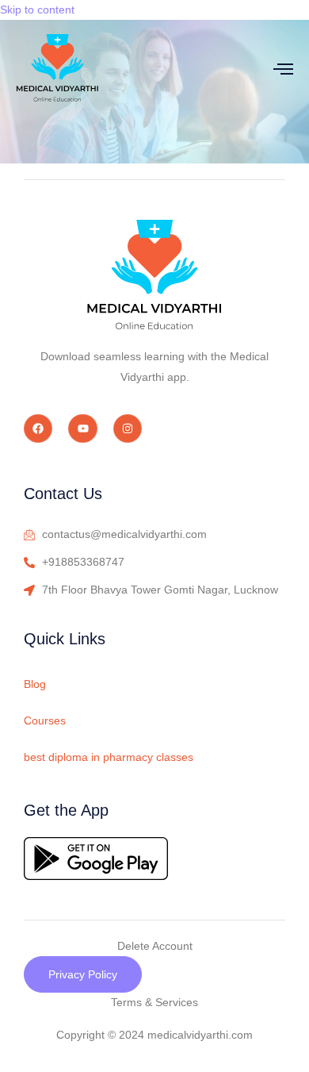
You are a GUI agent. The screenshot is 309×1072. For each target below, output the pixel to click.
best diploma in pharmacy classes (108, 757)
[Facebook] (38, 428)
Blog (35, 684)
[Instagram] (127, 428)
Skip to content (37, 9)
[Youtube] (82, 428)
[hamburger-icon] (283, 69)
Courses (45, 720)
